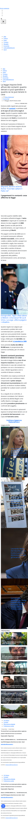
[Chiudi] (3, 21)
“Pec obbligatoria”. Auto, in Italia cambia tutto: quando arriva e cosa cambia (12, 700)
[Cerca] (1, 18)
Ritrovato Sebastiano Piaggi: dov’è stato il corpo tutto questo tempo (14, 657)
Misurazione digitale (9, 724)
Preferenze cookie (9, 726)
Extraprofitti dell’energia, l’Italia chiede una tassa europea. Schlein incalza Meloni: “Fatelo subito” (18, 603)
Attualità (6, 44)
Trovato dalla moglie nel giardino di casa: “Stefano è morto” (12, 642)
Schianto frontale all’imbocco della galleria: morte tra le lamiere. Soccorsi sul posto (13, 715)
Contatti (6, 722)
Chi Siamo (6, 720)
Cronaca (6, 42)
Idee (5, 36)
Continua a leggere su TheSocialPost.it (14, 421)
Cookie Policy (11, 729)
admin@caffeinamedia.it (7, 744)
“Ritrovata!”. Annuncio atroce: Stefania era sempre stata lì (13, 671)
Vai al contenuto (4, 8)
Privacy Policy (4, 729)
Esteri (5, 40)
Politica (6, 38)
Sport (5, 50)
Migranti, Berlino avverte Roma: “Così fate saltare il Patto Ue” (11, 188)
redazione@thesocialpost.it (12, 764)
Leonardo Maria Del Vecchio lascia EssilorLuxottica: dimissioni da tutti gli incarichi (18, 552)
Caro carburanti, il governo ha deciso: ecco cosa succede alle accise (19, 451)
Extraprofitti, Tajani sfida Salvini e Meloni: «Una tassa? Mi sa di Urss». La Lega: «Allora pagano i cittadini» (14, 318)
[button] (3, 806)
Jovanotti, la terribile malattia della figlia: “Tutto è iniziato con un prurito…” (14, 686)
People (3, 684)
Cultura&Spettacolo (9, 48)
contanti (12, 108)
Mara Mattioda (9, 97)
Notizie (3, 640)
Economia (6, 46)
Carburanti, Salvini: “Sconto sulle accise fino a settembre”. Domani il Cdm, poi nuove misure (19, 502)
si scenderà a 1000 (20, 341)
